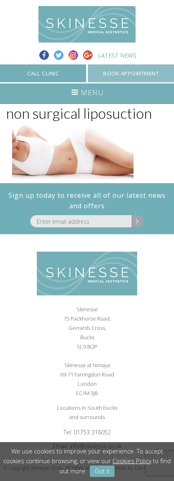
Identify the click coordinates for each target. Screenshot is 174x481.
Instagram (73, 55)
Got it (102, 471)
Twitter (58, 55)
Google (87, 55)
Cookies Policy (131, 461)
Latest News (117, 55)
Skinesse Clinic (87, 24)
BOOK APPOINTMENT (131, 73)
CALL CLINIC (43, 73)
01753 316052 (92, 432)
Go (138, 221)
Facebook (44, 55)
